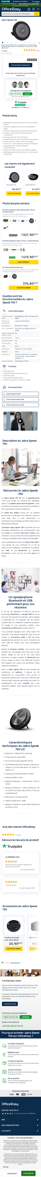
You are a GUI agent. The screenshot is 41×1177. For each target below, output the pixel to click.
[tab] (20, 115)
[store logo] (10, 9)
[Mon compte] (29, 9)
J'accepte (28, 1173)
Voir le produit (24, 262)
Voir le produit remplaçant (20, 65)
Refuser (6, 1167)
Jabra (5, 51)
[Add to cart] (14, 193)
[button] (3, 43)
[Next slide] (36, 934)
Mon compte (29, 9)
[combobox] (20, 14)
